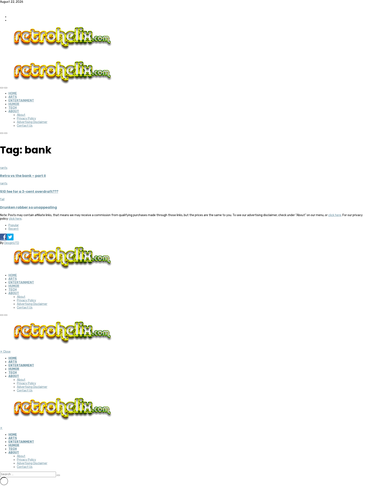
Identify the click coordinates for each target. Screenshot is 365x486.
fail (2, 199)
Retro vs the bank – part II (23, 175)
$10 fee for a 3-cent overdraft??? (29, 191)
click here (334, 215)
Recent (13, 229)
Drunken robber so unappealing (28, 207)
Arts (12, 97)
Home (12, 93)
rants (3, 168)
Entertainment (21, 100)
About (13, 111)
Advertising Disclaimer (32, 122)
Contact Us (25, 125)
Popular (13, 225)
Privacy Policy (26, 118)
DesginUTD (11, 243)
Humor (13, 104)
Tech (12, 108)
